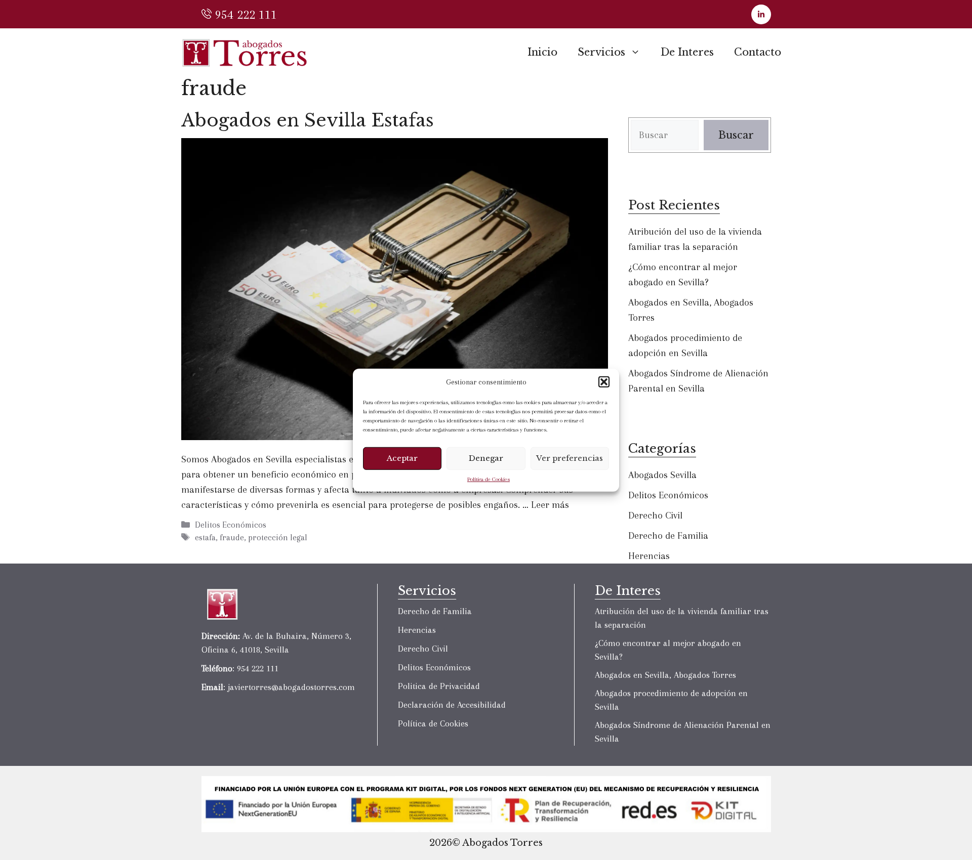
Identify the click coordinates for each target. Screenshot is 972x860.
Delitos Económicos (230, 525)
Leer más (550, 504)
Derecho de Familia (668, 535)
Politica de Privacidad (439, 686)
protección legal (277, 537)
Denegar (486, 458)
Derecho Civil (655, 515)
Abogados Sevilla (662, 475)
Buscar (736, 135)
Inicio (542, 52)
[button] (604, 382)
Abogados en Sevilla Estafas (307, 120)
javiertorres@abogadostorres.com (291, 687)
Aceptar (402, 458)
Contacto (757, 52)
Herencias (649, 556)
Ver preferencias (569, 458)
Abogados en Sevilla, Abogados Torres (665, 675)
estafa (205, 537)
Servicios (601, 52)
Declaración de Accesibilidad (452, 705)
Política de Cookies (488, 479)
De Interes (687, 52)
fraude (232, 537)
